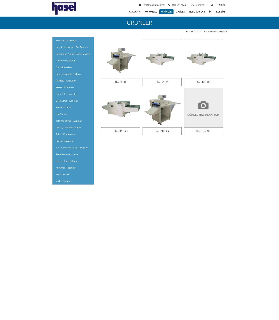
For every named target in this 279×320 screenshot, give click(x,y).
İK (210, 11)
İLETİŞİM (220, 11)
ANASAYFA (134, 11)
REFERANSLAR (197, 11)
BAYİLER (180, 11)
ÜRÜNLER (166, 11)
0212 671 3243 (178, 5)
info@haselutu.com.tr (154, 5)
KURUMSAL (151, 11)
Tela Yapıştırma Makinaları (215, 32)
